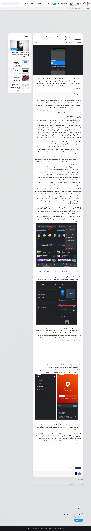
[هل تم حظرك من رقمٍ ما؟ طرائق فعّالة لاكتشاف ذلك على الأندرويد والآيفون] (25, 78)
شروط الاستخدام (52, 528)
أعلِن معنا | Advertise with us (38, 528)
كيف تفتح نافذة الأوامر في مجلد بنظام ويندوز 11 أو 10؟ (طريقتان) (15, 70)
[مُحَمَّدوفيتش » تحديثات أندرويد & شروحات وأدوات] (80, 4)
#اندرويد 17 (87, 8)
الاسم (81, 501)
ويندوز (48, 3)
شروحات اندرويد (71, 467)
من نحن (29, 528)
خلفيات (39, 3)
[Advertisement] (45, 21)
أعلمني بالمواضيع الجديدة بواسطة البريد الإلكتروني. (72, 516)
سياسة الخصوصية (60, 528)
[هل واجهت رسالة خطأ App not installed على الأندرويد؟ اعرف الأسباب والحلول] (25, 86)
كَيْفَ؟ (54, 3)
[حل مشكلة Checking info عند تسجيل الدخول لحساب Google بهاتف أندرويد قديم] (25, 62)
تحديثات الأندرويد (63, 3)
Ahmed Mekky (77, 42)
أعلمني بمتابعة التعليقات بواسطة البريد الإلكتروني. (72, 514)
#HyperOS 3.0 (73, 8)
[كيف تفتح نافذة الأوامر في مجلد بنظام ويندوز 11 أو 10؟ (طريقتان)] (25, 71)
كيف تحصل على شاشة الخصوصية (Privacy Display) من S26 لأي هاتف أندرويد (20, 54)
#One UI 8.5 (80, 8)
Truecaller (78, 110)
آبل (44, 3)
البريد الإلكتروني (79, 508)
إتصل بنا (46, 528)
